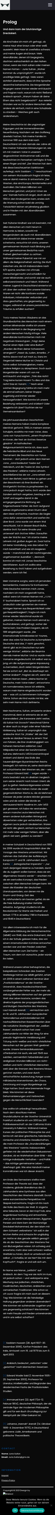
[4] (11, 864)
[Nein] (51, 1505)
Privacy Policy (8, 1480)
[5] (27, 1010)
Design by (25, 1490)
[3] (29, 773)
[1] (32, 171)
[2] (27, 384)
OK (15, 1510)
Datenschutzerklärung (32, 1510)
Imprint (5, 1475)
